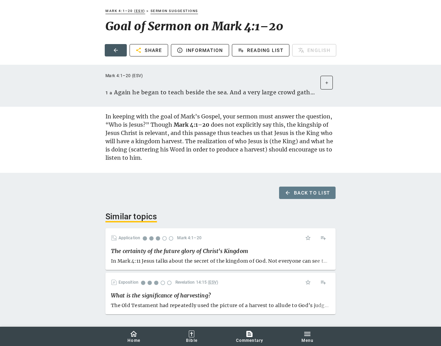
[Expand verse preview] (326, 83)
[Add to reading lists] (323, 238)
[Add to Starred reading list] (308, 238)
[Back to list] (116, 50)
